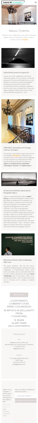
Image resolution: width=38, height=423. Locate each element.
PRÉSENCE (16, 155)
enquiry (25, 39)
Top (19, 421)
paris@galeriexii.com (19, 364)
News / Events (19, 294)
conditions (6, 413)
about (5, 415)
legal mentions (6, 410)
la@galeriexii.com (19, 348)
